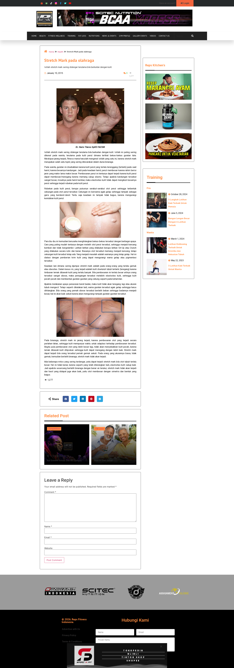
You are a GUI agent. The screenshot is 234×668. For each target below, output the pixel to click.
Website (48, 548)
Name (48, 526)
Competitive (54, 428)
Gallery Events (140, 36)
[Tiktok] (51, 3)
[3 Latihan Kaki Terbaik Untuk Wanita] (157, 267)
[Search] (192, 36)
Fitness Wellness (56, 36)
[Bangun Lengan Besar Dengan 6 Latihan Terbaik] (157, 219)
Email (48, 537)
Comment (50, 492)
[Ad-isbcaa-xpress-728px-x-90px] (124, 25)
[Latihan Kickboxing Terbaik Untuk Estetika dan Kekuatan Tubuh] (157, 245)
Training (71, 36)
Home (34, 36)
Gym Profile (124, 36)
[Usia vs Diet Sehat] (113, 444)
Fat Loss (82, 36)
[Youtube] (70, 3)
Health (42, 36)
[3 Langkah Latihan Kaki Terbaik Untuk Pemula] (157, 201)
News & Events (109, 36)
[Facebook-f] (61, 3)
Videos (153, 36)
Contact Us (164, 36)
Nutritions (94, 36)
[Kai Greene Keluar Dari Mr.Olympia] (66, 444)
